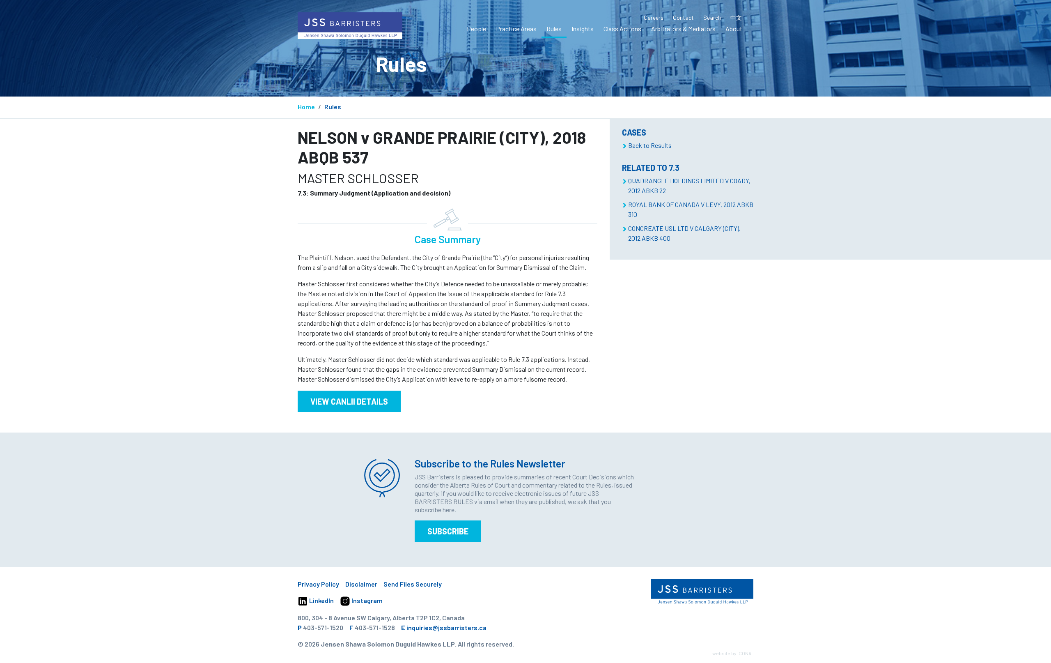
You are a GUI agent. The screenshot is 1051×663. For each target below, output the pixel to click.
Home (306, 106)
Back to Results (650, 145)
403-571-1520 (323, 627)
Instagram (366, 600)
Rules (554, 28)
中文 (736, 17)
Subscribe (447, 531)
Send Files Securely (412, 584)
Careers (653, 17)
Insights (582, 28)
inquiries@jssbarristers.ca (446, 627)
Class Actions (622, 28)
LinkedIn (321, 600)
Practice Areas (516, 28)
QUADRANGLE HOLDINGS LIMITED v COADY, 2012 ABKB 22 (689, 185)
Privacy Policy (318, 584)
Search (712, 17)
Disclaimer (361, 584)
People (476, 28)
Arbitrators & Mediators (683, 28)
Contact (683, 17)
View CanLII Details (349, 401)
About (733, 28)
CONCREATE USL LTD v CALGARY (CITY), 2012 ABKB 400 (684, 233)
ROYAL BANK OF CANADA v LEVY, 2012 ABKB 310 (690, 209)
